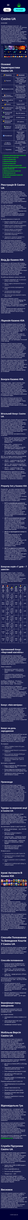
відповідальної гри (7, 1138)
